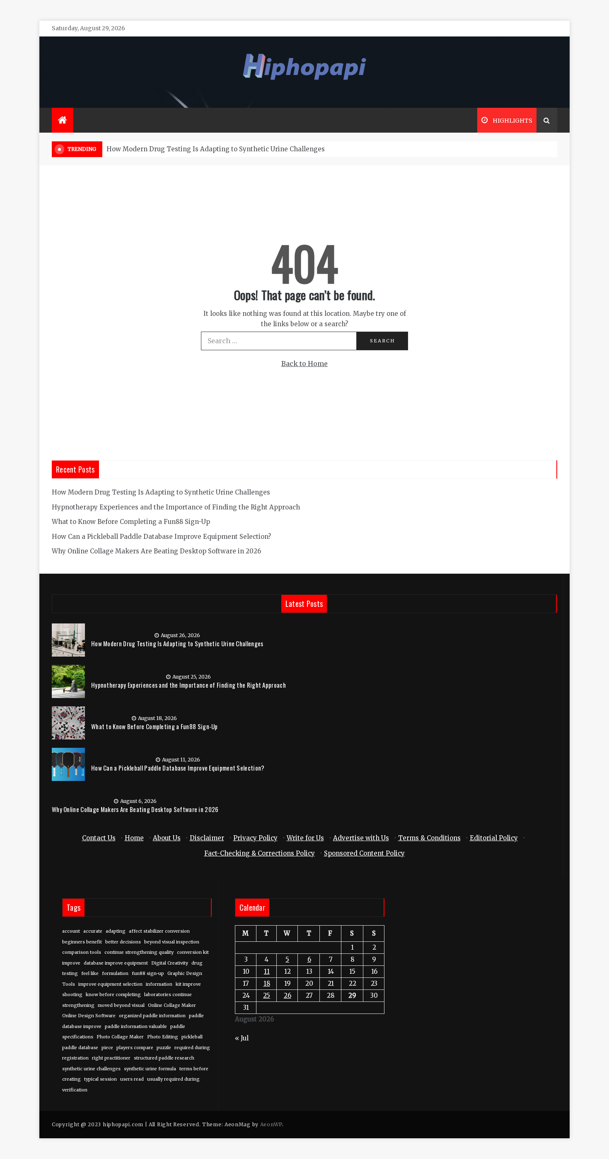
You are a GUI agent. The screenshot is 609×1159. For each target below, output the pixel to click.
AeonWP (271, 1124)
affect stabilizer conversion (159, 931)
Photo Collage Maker (120, 1037)
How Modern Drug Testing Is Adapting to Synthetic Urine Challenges (215, 149)
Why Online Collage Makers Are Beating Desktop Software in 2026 (156, 551)
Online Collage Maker (172, 1005)
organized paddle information (152, 1015)
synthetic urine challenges (91, 1069)
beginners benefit (82, 942)
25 (266, 995)
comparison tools (81, 952)
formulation (115, 973)
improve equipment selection (110, 984)
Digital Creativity (169, 963)
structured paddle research (164, 1058)
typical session (100, 1079)
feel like (90, 973)
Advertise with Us (361, 838)
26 (287, 995)
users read (132, 1079)
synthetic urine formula (150, 1069)
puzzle (164, 1047)
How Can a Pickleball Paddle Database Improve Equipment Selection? (161, 537)
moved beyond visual (121, 1005)
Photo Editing (162, 1037)
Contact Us (99, 838)
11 (267, 971)
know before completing (113, 994)
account (71, 931)
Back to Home (304, 363)
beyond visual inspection (171, 942)
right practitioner (111, 1058)
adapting (116, 931)
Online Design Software (89, 1015)
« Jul (242, 1038)
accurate (92, 931)
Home (134, 838)
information (159, 984)
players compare (134, 1047)
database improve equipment (116, 963)
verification (74, 1090)
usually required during (173, 1079)
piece (107, 1047)
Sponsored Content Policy (364, 853)
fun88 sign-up (148, 973)
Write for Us (305, 838)
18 (266, 983)
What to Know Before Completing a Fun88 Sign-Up (131, 522)
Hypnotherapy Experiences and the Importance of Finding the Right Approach (176, 507)
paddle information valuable (136, 1026)
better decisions (123, 942)
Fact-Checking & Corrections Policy (259, 853)
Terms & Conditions (429, 838)
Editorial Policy (494, 838)
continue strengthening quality (139, 952)
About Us (167, 838)
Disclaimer (207, 838)
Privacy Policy (255, 838)
